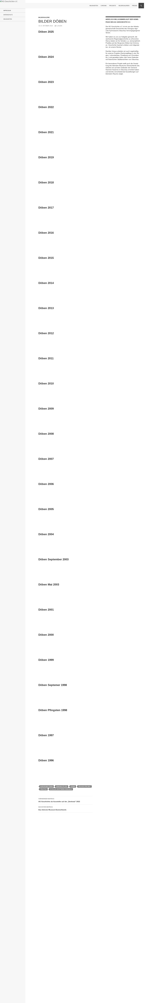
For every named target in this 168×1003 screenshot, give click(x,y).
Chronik (104, 5)
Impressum (7, 10)
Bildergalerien (124, 5)
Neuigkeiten (93, 5)
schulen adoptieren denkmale (61, 789)
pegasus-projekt (84, 786)
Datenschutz (8, 14)
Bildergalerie (44, 17)
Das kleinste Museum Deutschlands (52, 808)
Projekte (112, 5)
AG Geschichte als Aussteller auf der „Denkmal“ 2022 (59, 800)
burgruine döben (46, 786)
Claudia (59, 26)
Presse (134, 5)
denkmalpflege (61, 786)
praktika (43, 789)
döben (73, 786)
